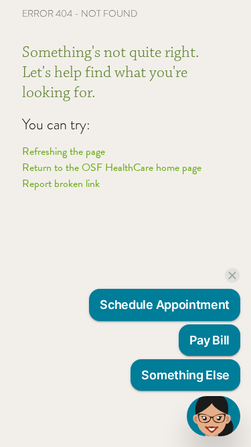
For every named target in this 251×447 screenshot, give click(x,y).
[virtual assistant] (213, 416)
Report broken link (61, 184)
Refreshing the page (63, 151)
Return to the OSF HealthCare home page (111, 167)
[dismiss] (232, 275)
